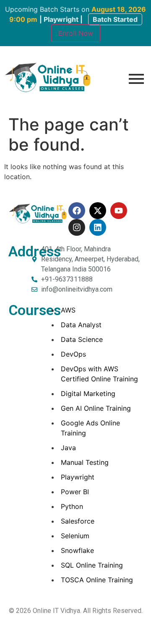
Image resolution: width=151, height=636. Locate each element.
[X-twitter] (97, 210)
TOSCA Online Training (97, 580)
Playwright (77, 477)
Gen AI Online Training (96, 408)
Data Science (82, 339)
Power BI (75, 491)
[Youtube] (118, 210)
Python (72, 506)
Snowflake (77, 550)
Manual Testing (85, 462)
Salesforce (77, 521)
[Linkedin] (97, 227)
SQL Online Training (92, 565)
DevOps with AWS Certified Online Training (99, 374)
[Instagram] (76, 227)
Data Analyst (81, 325)
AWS (68, 310)
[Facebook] (76, 210)
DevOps (73, 354)
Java (68, 447)
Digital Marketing (88, 393)
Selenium (75, 536)
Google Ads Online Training (90, 428)
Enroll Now (75, 33)
